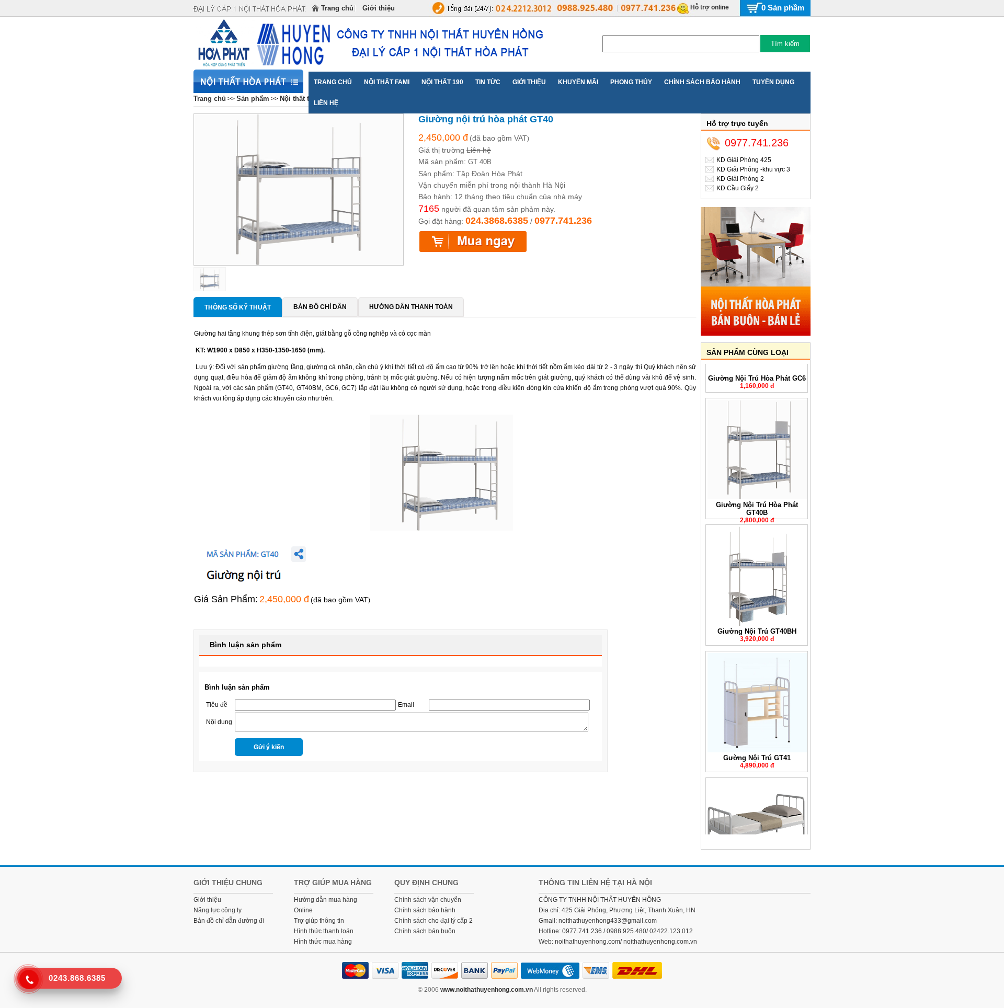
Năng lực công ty (217, 910)
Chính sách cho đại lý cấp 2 (433, 920)
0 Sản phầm (782, 7)
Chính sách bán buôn (424, 931)
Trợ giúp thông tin (319, 920)
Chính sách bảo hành (424, 910)
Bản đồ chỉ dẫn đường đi (228, 920)
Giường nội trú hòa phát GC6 (757, 366)
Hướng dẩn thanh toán (411, 307)
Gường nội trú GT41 (757, 746)
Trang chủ (337, 8)
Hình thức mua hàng (323, 941)
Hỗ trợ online (709, 7)
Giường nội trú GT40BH (756, 619)
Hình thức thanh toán (323, 931)
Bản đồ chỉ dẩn (320, 307)
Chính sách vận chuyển (427, 899)
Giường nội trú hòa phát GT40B (757, 497)
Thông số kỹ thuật (237, 307)
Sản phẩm (252, 98)
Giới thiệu (378, 8)
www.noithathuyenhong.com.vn (486, 989)
